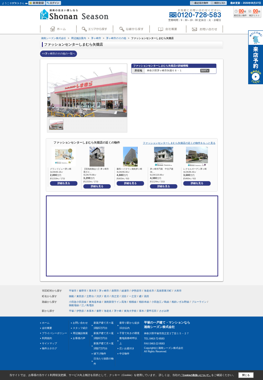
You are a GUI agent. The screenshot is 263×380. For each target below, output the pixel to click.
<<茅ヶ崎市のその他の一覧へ (58, 53)
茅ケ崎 (117, 310)
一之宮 (133, 296)
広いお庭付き (126, 348)
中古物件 (124, 353)
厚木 (141, 310)
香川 (106, 296)
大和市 (178, 290)
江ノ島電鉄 (87, 305)
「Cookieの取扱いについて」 (195, 375)
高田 (146, 296)
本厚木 (90, 310)
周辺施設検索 (80, 333)
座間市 (115, 290)
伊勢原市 (137, 290)
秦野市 (82, 290)
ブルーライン (199, 301)
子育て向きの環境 (129, 333)
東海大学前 (130, 310)
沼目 (123, 296)
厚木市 (92, 290)
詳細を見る (64, 183)
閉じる (246, 375)
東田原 (80, 296)
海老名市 (149, 290)
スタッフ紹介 (80, 328)
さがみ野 (164, 310)
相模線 (133, 301)
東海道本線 (95, 301)
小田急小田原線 (77, 301)
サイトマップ (49, 343)
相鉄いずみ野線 (180, 301)
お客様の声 (79, 338)
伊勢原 (80, 310)
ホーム (45, 322)
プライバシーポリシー (54, 333)
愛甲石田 (152, 310)
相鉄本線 (144, 301)
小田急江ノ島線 (160, 301)
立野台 (90, 296)
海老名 (107, 310)
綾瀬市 (125, 290)
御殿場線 (74, 305)
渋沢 (98, 296)
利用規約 (47, 338)
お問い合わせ (80, 322)
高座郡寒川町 (164, 290)
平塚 (71, 310)
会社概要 (47, 328)
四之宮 (115, 296)
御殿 (71, 296)
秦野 (98, 310)
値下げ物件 (100, 353)
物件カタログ (49, 348)
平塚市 (72, 290)
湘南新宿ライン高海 (115, 301)
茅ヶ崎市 (104, 290)
